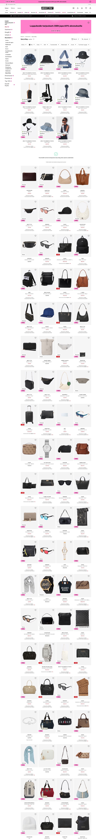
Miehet (13, 8)
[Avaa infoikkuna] (90, 2)
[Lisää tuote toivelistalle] (35, 50)
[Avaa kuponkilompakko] (73, 8)
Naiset (6, 8)
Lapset (19, 8)
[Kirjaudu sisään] (78, 8)
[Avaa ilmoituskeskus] (82, 8)
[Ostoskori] (90, 8)
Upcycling (34, 36)
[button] (75, 39)
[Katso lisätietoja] (29, 80)
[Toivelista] (86, 8)
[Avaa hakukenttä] (89, 12)
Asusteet (28, 36)
